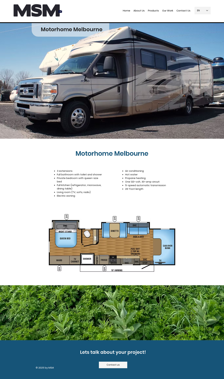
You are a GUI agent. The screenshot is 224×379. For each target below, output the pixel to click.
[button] (153, 10)
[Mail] (60, 11)
